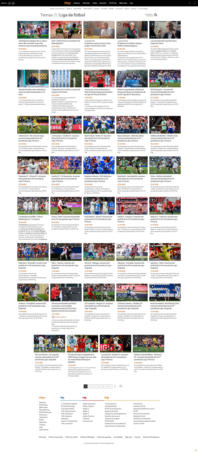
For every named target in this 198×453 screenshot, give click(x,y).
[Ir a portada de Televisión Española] (71, 398)
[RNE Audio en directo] (13, 3)
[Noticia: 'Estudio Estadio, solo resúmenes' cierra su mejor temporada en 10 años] (33, 87)
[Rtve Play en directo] (9, 3)
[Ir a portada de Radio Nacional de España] (93, 398)
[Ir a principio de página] (195, 450)
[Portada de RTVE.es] (67, 3)
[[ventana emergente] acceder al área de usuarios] (190, 3)
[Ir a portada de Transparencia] (132, 398)
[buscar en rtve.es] (195, 3)
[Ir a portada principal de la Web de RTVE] (49, 397)
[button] (76, 386)
